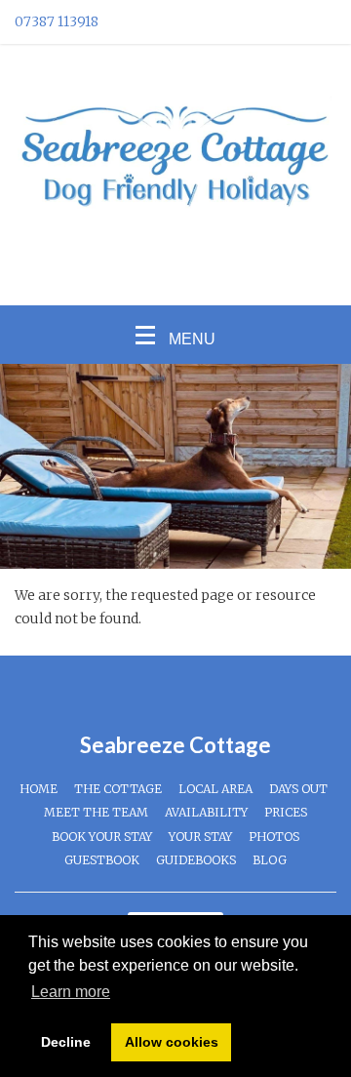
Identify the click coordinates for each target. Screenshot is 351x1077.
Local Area (215, 788)
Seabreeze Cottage (175, 745)
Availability (206, 812)
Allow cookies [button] (171, 1042)
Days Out (298, 788)
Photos (274, 836)
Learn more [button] (70, 991)
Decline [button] (66, 1042)
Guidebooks (196, 860)
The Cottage (118, 788)
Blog (270, 860)
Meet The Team (96, 812)
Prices (285, 812)
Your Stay (200, 836)
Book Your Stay (102, 836)
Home (39, 788)
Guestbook (101, 860)
